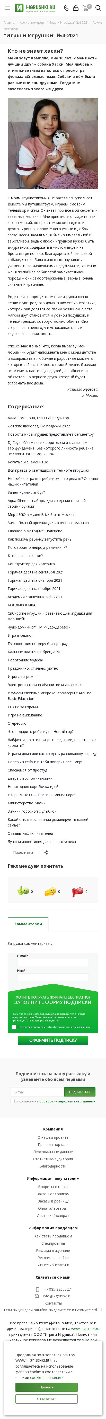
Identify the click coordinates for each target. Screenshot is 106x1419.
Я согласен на (55, 1101)
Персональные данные (53, 1151)
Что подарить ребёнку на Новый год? (41, 731)
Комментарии (28, 923)
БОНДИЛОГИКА (22, 605)
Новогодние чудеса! (25, 660)
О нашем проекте (53, 1137)
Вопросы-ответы (53, 1186)
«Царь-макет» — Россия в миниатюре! (41, 794)
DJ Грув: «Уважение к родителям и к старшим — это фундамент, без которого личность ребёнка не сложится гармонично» (50, 448)
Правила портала (53, 1144)
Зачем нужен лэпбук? (26, 492)
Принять (47, 1387)
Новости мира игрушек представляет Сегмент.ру (51, 434)
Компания (53, 1129)
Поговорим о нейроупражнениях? (37, 547)
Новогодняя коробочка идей (33, 786)
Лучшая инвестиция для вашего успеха (42, 841)
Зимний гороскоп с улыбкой (32, 811)
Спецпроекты (53, 1243)
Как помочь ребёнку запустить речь (40, 539)
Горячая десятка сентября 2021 (36, 572)
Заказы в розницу (53, 1201)
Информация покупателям (53, 1178)
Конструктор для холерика (31, 563)
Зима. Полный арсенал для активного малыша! (49, 522)
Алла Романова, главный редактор (38, 417)
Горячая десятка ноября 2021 (34, 588)
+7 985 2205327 (57, 1289)
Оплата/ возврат (53, 1208)
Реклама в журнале (53, 1250)
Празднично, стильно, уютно (33, 668)
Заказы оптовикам (53, 1193)
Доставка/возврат (53, 1215)
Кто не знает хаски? (25, 555)
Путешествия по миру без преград (38, 643)
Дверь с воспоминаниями (30, 778)
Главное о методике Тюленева (35, 530)
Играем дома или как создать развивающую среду (52, 753)
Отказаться (46, 1398)
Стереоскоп (18, 723)
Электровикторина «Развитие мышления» (44, 684)
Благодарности (53, 1166)
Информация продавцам (53, 1227)
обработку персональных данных (67, 1101)
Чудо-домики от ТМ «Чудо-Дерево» (39, 627)
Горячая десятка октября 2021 (35, 580)
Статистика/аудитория (53, 1158)
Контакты (53, 1303)
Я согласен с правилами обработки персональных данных (53, 1027)
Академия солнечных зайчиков (35, 596)
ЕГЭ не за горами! (23, 706)
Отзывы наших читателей (30, 833)
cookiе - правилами (47, 1377)
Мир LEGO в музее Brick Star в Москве (41, 514)
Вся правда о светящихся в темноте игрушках (48, 470)
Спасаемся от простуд (27, 770)
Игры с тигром (20, 676)
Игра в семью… (21, 635)
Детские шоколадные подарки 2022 (39, 426)
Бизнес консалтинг (53, 1264)
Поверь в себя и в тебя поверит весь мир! (45, 761)
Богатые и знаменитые (28, 462)
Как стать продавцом (53, 1236)
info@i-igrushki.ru (57, 1296)
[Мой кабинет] (75, 8)
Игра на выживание (25, 715)
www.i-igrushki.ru (85, 1328)
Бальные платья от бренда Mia (35, 651)
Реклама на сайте (53, 1257)
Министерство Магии (27, 803)
